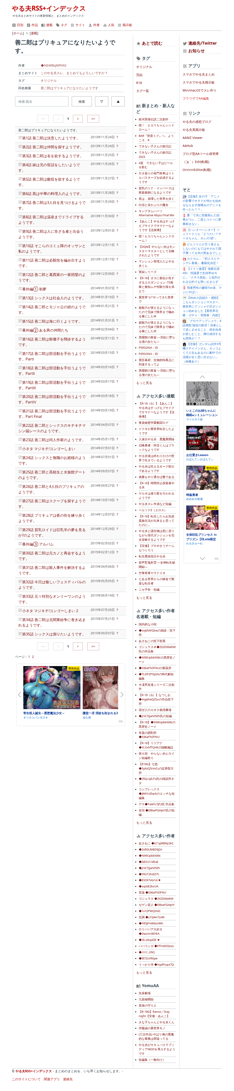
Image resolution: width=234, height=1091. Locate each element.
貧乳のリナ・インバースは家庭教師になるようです (156, 190)
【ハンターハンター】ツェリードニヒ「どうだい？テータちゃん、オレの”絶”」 (202, 234)
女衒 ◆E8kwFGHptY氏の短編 (157, 812)
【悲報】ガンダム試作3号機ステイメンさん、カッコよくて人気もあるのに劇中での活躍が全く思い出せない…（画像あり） (202, 352)
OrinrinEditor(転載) (197, 169)
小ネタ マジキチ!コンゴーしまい (48, 448)
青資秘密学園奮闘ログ (153, 423)
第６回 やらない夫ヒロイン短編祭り (156, 756)
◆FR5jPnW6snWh (151, 923)
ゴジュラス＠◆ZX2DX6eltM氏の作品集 (157, 649)
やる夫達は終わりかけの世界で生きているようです (156, 458)
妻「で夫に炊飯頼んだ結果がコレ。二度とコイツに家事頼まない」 (202, 219)
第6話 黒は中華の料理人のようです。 (53, 193)
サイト (79, 25)
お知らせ (196, 50)
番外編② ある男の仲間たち (45, 330)
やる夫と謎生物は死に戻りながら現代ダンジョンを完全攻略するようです (156, 535)
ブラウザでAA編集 (196, 98)
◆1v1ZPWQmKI (149, 911)
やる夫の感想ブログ (197, 121)
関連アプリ (52, 1079)
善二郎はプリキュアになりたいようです (69, 88)
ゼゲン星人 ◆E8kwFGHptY (157, 905)
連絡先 (68, 1079)
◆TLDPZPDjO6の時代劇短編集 (156, 676)
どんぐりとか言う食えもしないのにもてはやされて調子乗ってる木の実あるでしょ (202, 248)
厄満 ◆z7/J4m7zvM (151, 917)
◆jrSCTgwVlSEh (149, 868)
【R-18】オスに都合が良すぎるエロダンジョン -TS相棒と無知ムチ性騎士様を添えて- (156, 284)
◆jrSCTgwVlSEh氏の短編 (155, 716)
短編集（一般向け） (152, 1060)
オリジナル (49, 80)
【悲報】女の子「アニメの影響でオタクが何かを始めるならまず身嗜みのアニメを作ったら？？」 (202, 202)
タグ (63, 25)
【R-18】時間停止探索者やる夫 (156, 485)
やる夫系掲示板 (194, 129)
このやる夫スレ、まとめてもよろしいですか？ (74, 73)
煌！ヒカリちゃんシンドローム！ (156, 238)
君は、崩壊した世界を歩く (156, 199)
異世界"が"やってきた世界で (156, 299)
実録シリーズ (148, 272)
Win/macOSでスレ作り (199, 90)
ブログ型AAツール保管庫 (201, 153)
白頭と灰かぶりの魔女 (153, 205)
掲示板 (127, 25)
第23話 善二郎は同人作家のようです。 (54, 439)
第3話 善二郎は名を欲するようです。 (53, 155)
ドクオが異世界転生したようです (156, 431)
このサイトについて (26, 1079)
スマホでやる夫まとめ (199, 74)
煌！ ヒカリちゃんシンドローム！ (156, 127)
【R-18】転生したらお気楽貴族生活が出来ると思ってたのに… (156, 520)
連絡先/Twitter (202, 43)
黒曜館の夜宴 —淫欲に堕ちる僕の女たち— (157, 339)
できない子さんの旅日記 (155, 146)
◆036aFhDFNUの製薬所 (155, 668)
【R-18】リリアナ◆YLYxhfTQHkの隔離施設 (156, 745)
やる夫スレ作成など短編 (155, 504)
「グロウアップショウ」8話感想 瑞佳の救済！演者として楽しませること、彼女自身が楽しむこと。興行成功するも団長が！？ (202, 329)
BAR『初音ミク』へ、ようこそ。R (156, 138)
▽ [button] (101, 101)
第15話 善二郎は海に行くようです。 (52, 321)
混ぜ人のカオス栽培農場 (155, 710)
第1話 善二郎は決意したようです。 (51, 137)
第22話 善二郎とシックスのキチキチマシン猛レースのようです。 (52, 428)
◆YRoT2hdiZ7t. (149, 874)
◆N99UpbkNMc (150, 856)
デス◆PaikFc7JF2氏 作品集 (156, 804)
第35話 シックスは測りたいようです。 (54, 634)
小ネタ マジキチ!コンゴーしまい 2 (50, 610)
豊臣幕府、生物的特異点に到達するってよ (156, 362)
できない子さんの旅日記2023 (155, 155)
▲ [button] (118, 101)
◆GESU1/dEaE (148, 862)
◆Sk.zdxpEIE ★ (149, 940)
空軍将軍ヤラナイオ (152, 573)
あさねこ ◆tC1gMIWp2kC (156, 843)
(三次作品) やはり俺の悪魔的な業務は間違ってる (156, 1036)
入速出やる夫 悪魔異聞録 (156, 439)
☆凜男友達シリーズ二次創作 (156, 687)
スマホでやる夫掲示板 (199, 82)
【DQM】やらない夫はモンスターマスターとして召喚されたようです (157, 251)
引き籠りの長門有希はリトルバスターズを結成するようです (156, 177)
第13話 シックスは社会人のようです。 (54, 297)
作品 (34, 25)
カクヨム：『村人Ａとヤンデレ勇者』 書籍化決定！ (201, 261)
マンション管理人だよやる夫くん (156, 263)
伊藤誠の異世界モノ (152, 1028)
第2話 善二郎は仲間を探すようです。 (53, 146)
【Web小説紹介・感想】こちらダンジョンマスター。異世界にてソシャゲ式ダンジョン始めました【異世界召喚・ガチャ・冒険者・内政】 (202, 306)
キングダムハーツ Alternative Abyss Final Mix (156, 213)
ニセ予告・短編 (149, 589)
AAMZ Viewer (193, 137)
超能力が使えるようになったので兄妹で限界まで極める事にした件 (156, 312)
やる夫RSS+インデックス (49, 8)
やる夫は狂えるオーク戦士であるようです (156, 468)
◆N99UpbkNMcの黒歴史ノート (157, 660)
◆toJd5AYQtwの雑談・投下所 (157, 633)
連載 (49, 25)
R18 (139, 83)
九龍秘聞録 (146, 999)
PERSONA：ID (148, 348)
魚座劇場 (145, 993)
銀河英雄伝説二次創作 (153, 119)
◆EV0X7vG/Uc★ (150, 880)
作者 (96, 25)
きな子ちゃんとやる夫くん (156, 1022)
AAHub (188, 145)
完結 (139, 75)
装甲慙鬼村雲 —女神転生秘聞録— (157, 565)
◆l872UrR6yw (148, 958)
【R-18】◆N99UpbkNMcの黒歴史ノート (157, 724)
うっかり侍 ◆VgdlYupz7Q (156, 965)
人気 (110, 25)
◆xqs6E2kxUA (148, 886)
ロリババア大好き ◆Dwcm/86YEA (150, 931)
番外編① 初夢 (34, 289)
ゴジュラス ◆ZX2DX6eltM (156, 899)
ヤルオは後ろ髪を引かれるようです (156, 495)
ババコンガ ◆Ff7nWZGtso (156, 946)
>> (93, 118)
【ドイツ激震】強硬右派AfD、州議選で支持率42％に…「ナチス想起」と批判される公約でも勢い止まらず (202, 275)
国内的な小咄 (148, 624)
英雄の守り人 (148, 1005)
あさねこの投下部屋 (152, 641)
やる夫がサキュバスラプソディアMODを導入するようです (157, 1049)
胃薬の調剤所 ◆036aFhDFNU (149, 735)
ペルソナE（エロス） (153, 510)
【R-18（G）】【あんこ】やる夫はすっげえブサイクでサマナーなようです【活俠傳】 (156, 410)
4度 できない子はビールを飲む (156, 165)
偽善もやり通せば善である (156, 477)
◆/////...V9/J (146, 952)
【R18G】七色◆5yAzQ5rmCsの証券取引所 (156, 768)
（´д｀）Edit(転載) (196, 161)
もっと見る (144, 383)
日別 (19, 25)
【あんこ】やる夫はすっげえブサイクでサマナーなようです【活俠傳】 (156, 225)
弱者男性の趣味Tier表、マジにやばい (202, 290)
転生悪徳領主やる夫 (152, 556)
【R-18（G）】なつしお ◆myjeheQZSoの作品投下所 (156, 699)
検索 (82, 101)
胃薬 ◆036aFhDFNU (152, 892)
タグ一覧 (142, 91)
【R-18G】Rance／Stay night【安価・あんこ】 (154, 1014)
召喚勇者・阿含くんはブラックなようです (156, 447)
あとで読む (152, 43)
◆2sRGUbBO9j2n (150, 849)
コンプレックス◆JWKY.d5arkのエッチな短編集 (157, 793)
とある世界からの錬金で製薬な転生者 (156, 581)
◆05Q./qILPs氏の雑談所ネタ (156, 781)
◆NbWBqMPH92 (53, 65)
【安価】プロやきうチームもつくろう (156, 548)
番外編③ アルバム (38, 544)
